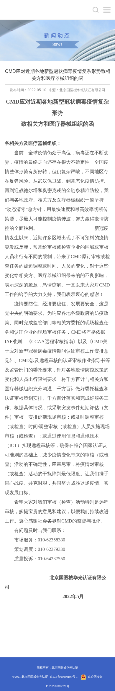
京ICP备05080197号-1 (64, 676)
